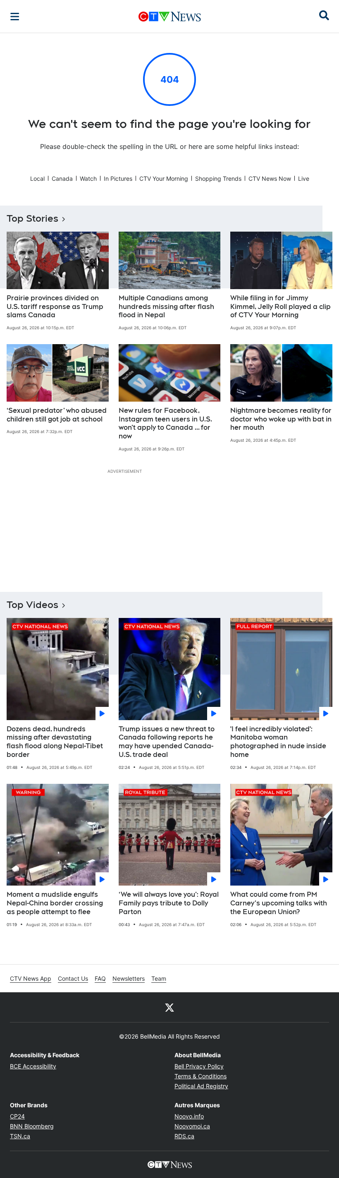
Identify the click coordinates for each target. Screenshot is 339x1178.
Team (158, 978)
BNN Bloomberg (32, 1126)
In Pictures (118, 178)
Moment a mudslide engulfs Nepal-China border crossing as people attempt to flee (55, 903)
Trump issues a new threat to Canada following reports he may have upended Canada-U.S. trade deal (167, 742)
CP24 (17, 1116)
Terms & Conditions (200, 1076)
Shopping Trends (218, 178)
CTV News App (30, 978)
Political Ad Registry (201, 1085)
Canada (62, 178)
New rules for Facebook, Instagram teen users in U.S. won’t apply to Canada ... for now (165, 423)
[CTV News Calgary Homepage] (169, 17)
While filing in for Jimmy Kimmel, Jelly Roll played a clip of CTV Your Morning (280, 306)
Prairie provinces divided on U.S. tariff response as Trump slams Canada (55, 306)
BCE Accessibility (33, 1066)
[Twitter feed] (169, 1007)
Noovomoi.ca (192, 1126)
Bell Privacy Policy (199, 1066)
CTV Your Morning (163, 178)
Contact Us (73, 978)
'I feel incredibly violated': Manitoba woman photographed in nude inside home (278, 742)
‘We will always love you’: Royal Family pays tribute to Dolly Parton (169, 903)
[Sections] (15, 16)
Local (37, 178)
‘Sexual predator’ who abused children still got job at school (57, 415)
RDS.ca (184, 1136)
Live (303, 178)
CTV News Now (269, 178)
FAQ (100, 978)
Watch (88, 178)
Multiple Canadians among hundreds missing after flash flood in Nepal (166, 306)
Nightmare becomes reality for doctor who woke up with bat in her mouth (281, 419)
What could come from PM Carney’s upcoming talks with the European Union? (278, 903)
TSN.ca (20, 1136)
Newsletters (128, 978)
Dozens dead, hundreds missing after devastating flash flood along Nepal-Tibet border (55, 742)
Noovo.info (189, 1116)
